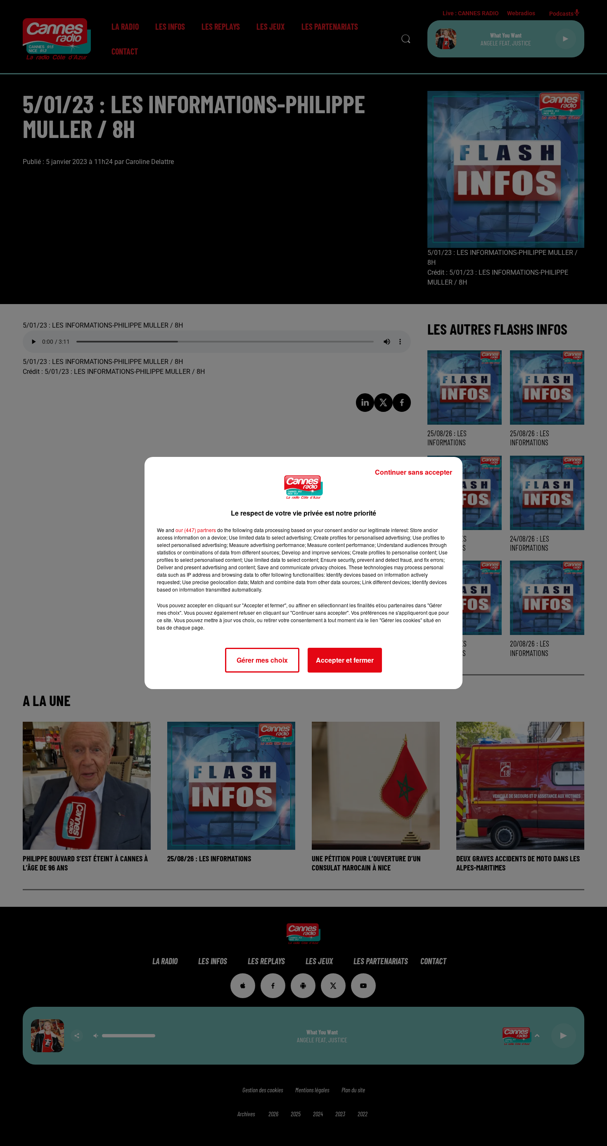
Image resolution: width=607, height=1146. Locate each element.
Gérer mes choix (262, 660)
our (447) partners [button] (195, 529)
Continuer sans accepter (413, 472)
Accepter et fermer (345, 660)
